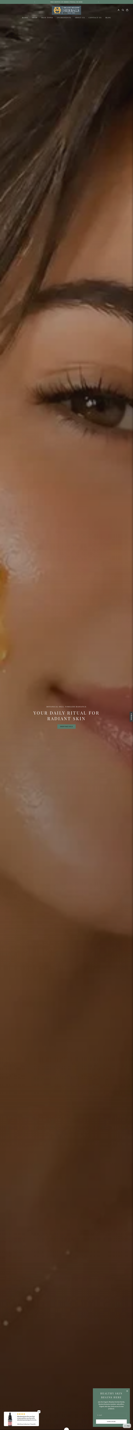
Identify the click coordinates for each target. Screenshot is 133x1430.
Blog (108, 17)
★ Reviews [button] (131, 716)
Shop (34, 17)
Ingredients (64, 17)
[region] (66, 717)
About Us (80, 17)
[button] (35, 1411)
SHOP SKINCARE (13, 723)
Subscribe (111, 1421)
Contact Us (95, 17)
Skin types (47, 17)
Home (25, 17)
